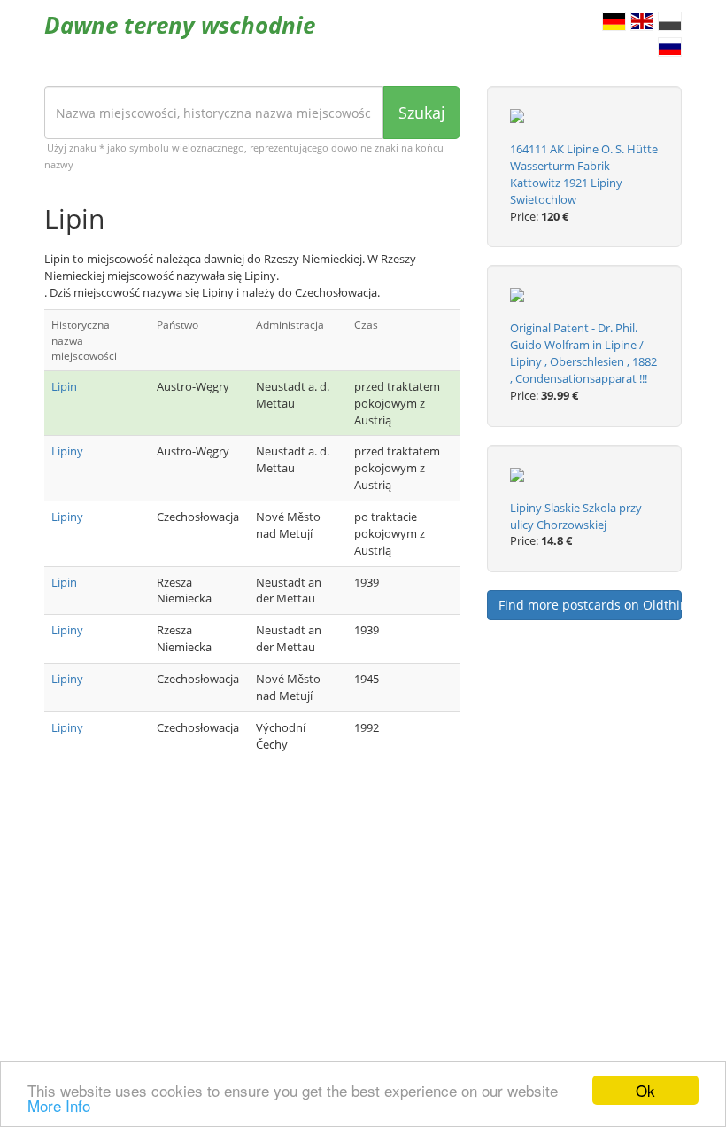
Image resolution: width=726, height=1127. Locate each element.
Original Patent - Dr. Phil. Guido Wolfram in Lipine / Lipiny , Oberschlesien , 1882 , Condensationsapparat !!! (583, 353)
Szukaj (421, 112)
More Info (58, 1105)
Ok (645, 1090)
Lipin (64, 386)
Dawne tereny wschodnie (179, 25)
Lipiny (67, 451)
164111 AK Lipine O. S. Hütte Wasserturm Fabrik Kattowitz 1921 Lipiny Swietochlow (584, 174)
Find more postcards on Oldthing (590, 604)
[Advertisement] (252, 914)
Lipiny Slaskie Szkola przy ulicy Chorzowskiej (576, 516)
